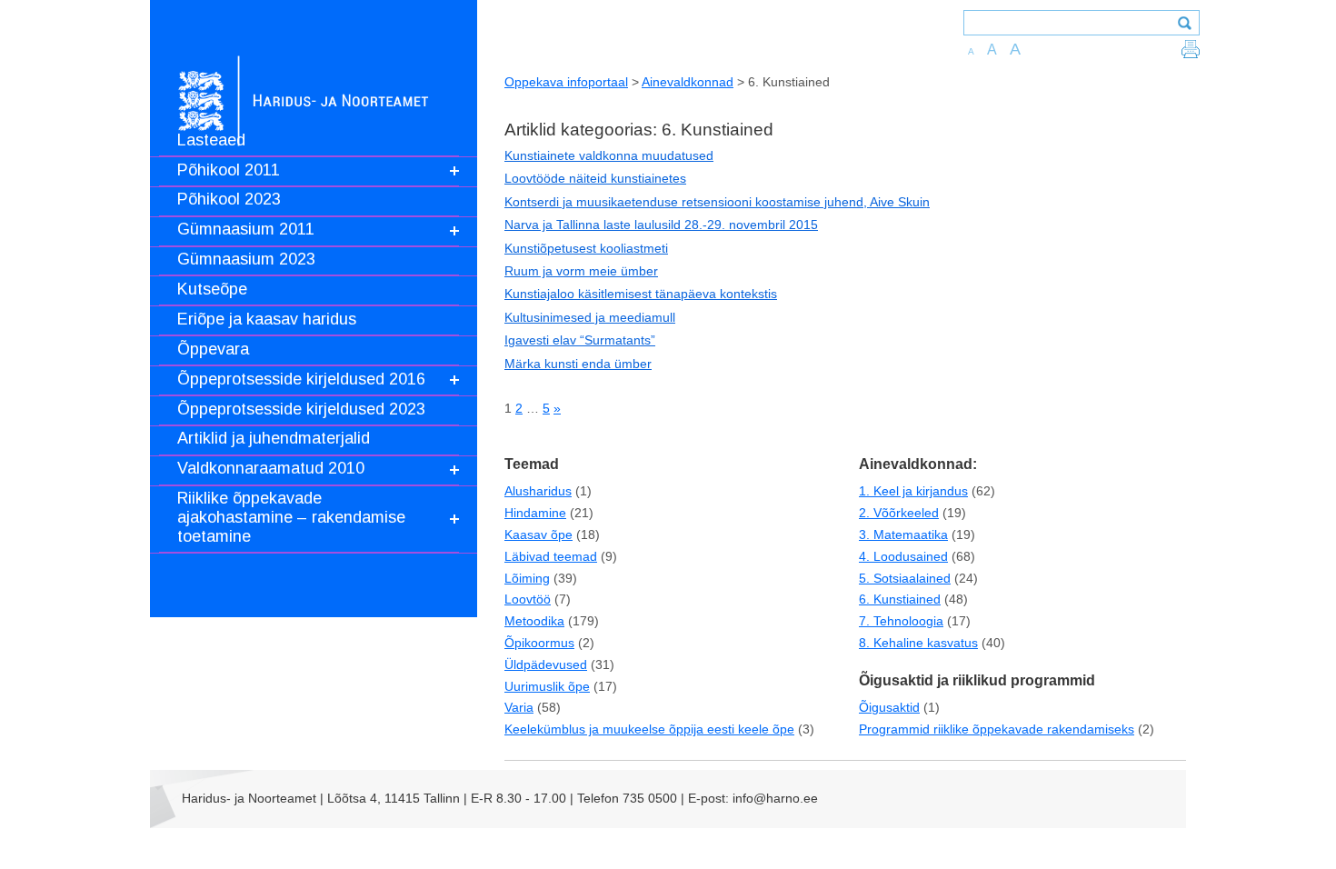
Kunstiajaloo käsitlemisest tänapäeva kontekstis (640, 293)
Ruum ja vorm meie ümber (581, 271)
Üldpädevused (545, 664)
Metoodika (534, 621)
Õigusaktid (889, 707)
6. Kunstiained (900, 599)
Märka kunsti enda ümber (578, 363)
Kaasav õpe (538, 534)
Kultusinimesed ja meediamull (589, 317)
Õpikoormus (539, 642)
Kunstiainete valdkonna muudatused (608, 155)
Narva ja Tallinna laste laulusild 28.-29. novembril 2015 (661, 224)
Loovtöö (527, 599)
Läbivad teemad (550, 556)
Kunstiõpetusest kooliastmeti (586, 248)
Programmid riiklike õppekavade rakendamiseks (996, 729)
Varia (518, 707)
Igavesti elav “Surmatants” (579, 340)
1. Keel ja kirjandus (913, 491)
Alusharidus (538, 491)
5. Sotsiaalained (905, 578)
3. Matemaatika (903, 534)
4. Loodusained (903, 556)
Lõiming (527, 578)
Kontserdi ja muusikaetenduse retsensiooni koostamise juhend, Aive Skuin (717, 202)
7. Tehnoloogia (901, 621)
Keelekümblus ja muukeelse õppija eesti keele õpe (649, 729)
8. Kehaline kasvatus (918, 642)
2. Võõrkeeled (899, 512)
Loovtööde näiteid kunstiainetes (595, 178)
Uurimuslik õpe (547, 686)
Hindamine (535, 512)
